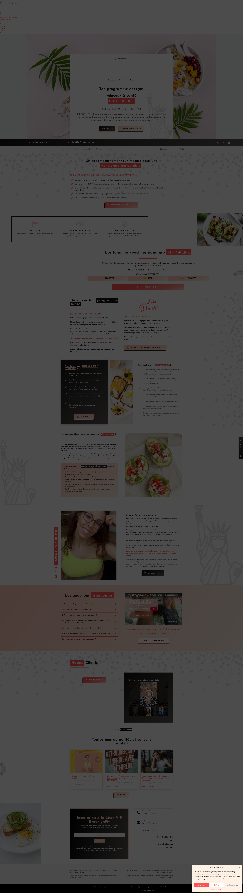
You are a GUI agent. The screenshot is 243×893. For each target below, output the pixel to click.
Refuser (216, 885)
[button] (239, 867)
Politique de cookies (216, 889)
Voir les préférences (232, 885)
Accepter (201, 885)
